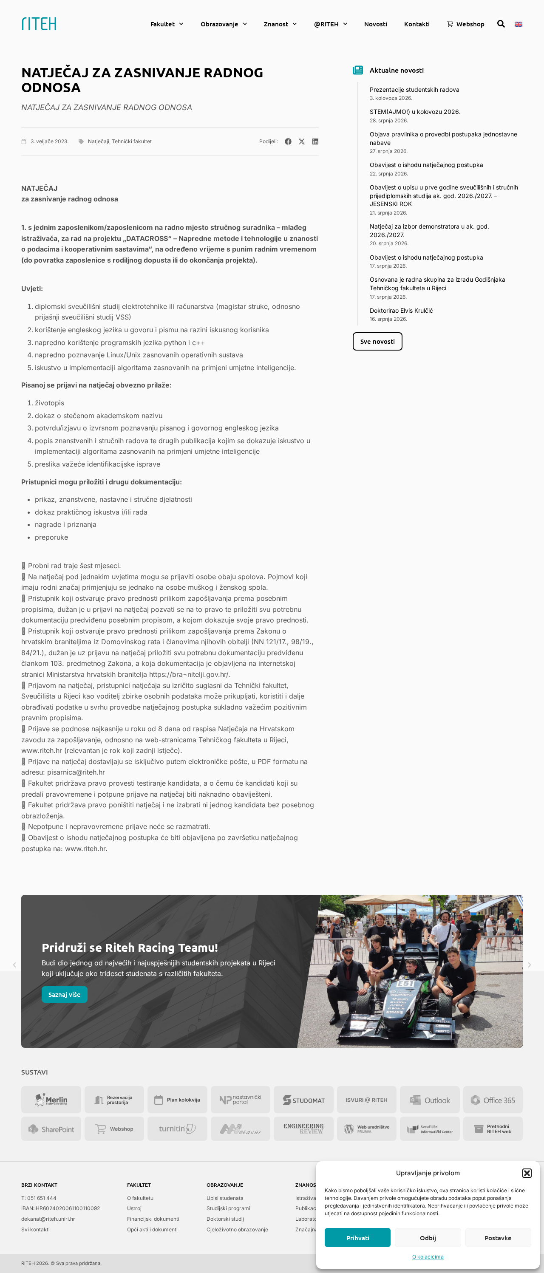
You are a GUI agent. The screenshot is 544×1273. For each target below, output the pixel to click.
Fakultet (162, 24)
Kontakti (417, 24)
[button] (527, 1173)
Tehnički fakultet (132, 141)
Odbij (428, 1237)
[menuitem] (518, 23)
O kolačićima (428, 1256)
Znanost (276, 24)
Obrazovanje (219, 24)
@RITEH (326, 24)
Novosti (375, 24)
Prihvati (357, 1237)
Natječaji (98, 141)
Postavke (498, 1237)
